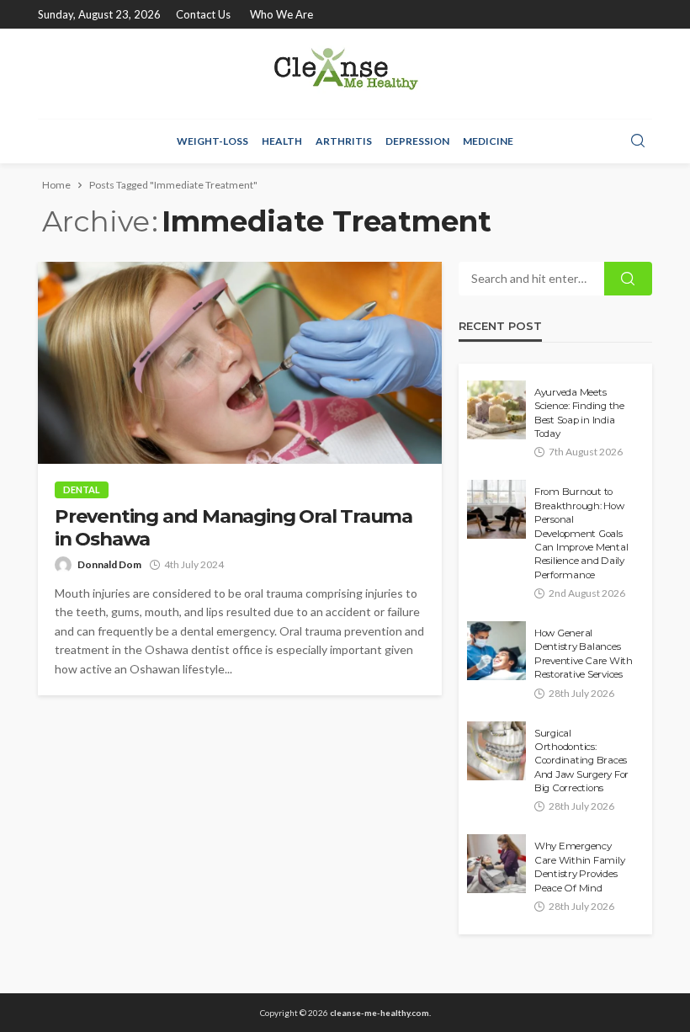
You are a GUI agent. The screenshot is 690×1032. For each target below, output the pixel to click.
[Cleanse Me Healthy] (344, 73)
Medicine (488, 141)
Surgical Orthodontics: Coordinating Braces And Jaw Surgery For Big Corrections (581, 761)
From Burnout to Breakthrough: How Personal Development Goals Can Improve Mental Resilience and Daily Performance (581, 533)
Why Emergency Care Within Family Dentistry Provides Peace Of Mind (579, 866)
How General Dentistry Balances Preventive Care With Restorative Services (583, 653)
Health (282, 141)
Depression (417, 141)
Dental (81, 489)
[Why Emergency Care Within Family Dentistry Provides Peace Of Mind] (496, 863)
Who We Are (281, 14)
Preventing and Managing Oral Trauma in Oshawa (233, 528)
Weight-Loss (212, 141)
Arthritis (344, 141)
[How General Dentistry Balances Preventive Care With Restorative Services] (496, 650)
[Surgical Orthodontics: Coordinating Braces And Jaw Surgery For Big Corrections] (496, 750)
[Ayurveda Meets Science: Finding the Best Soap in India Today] (496, 409)
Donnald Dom (109, 564)
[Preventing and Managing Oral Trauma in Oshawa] (240, 363)
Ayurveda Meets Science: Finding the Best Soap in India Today (579, 412)
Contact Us (203, 14)
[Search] (638, 141)
